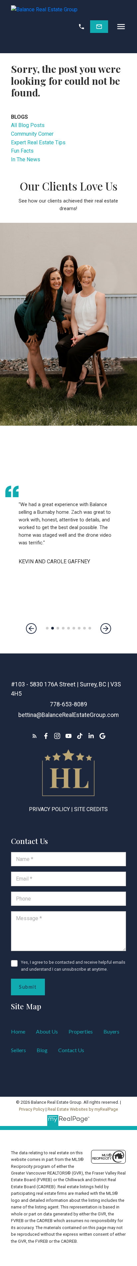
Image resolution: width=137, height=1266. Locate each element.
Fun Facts (22, 151)
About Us (47, 1031)
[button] (81, 26)
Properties (80, 1031)
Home (18, 1031)
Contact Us (71, 1050)
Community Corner (32, 134)
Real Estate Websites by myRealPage (83, 1109)
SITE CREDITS (91, 809)
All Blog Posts (28, 125)
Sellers (18, 1050)
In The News (25, 159)
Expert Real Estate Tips (38, 142)
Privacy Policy (49, 809)
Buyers (111, 1031)
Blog (42, 1050)
